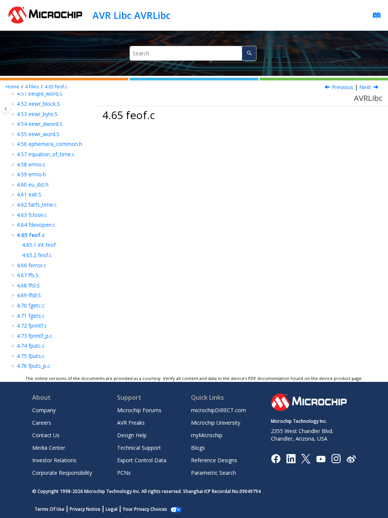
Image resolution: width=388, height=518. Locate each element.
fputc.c (31, 345)
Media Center (48, 447)
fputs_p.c (33, 365)
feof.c (56, 86)
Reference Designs (214, 460)
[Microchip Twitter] (305, 458)
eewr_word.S (38, 134)
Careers (41, 422)
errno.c (31, 164)
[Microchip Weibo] (351, 458)
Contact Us (45, 435)
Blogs (198, 447)
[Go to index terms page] (374, 17)
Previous (342, 87)
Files (32, 86)
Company (44, 410)
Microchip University (215, 422)
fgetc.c (31, 305)
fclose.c (32, 214)
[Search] (249, 53)
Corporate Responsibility (62, 472)
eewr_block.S (38, 103)
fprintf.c (32, 325)
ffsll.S (29, 295)
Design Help (132, 435)
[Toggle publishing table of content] (6, 109)
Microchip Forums (139, 410)
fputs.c (31, 355)
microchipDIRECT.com (218, 410)
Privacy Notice (85, 509)
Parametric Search (213, 472)
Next (365, 87)
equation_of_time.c (46, 154)
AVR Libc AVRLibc (131, 15)
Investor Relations (54, 460)
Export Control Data (141, 460)
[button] (14, 104)
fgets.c (31, 315)
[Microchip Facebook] (275, 458)
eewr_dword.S (40, 123)
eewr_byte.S (37, 114)
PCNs (124, 472)
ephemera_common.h (49, 144)
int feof (39, 244)
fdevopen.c (36, 224)
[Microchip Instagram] (336, 458)
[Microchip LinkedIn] (291, 458)
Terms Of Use (49, 509)
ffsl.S (28, 285)
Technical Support (139, 447)
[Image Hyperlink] (320, 458)
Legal (111, 509)
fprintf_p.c (34, 335)
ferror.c (31, 265)
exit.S (29, 194)
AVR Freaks (131, 422)
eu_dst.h (32, 184)
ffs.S (28, 275)
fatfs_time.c (37, 204)
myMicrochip (206, 435)
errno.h (31, 174)
